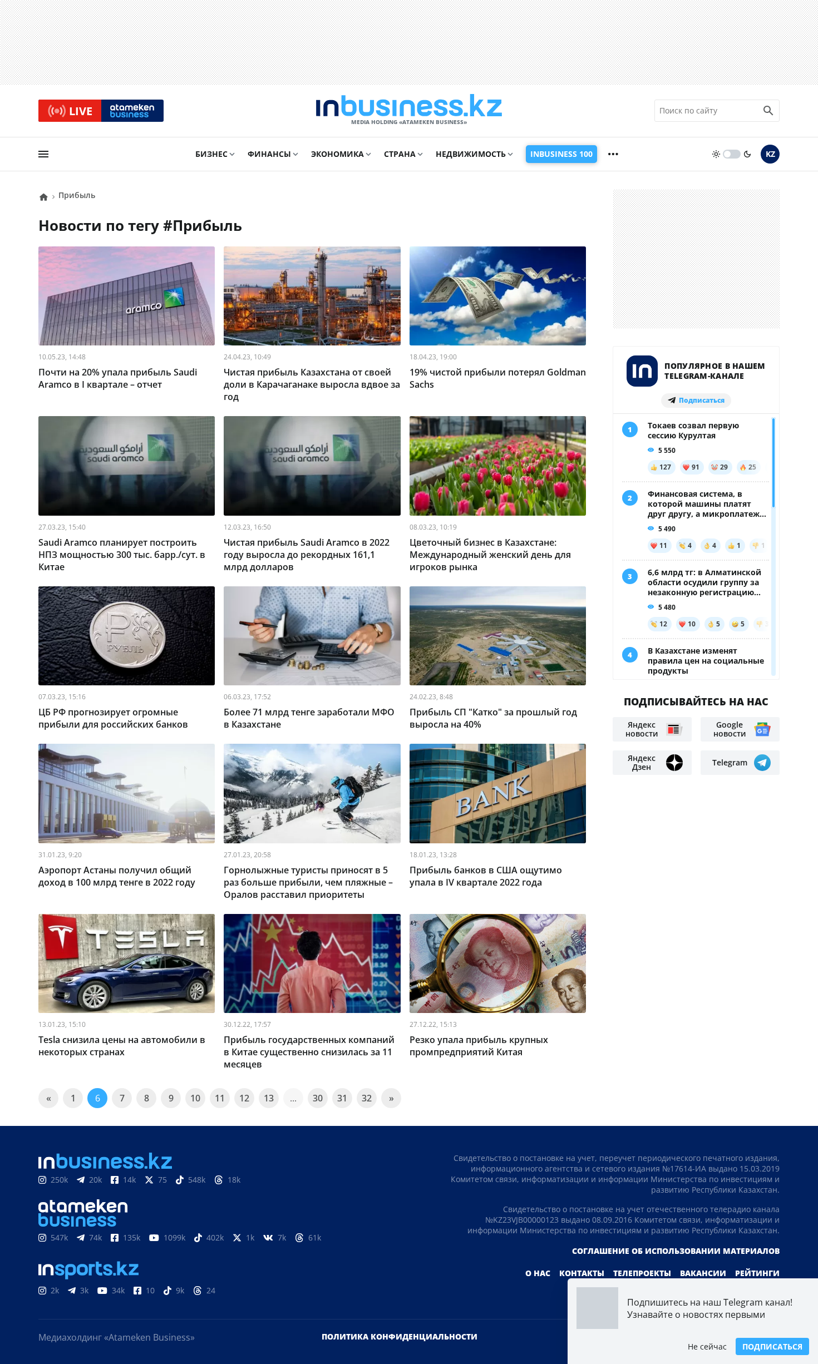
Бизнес (211, 154)
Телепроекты (642, 1273)
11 (220, 1098)
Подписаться (772, 1346)
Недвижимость (471, 154)
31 (342, 1098)
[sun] (716, 154)
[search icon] (768, 111)
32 (367, 1098)
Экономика (337, 154)
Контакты (581, 1273)
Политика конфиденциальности (399, 1336)
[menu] (43, 154)
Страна (400, 154)
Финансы (269, 154)
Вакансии (703, 1273)
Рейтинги (757, 1273)
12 (244, 1098)
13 (269, 1098)
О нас (537, 1273)
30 (318, 1098)
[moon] (747, 154)
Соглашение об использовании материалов (676, 1251)
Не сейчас (707, 1346)
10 (195, 1098)
